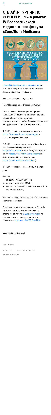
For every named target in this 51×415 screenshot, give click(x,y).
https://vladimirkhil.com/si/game (24, 153)
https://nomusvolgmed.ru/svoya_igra (20, 134)
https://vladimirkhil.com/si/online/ (19, 160)
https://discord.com (12, 150)
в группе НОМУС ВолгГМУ (27, 220)
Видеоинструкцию (31, 213)
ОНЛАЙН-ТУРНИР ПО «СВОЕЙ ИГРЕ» (22, 85)
